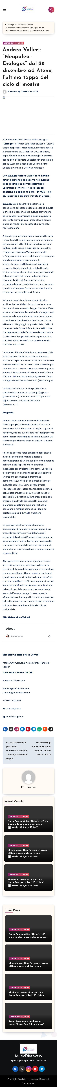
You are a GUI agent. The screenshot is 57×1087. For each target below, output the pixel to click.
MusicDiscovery (28, 1056)
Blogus (43, 1079)
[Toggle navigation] (5, 9)
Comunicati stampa (13, 43)
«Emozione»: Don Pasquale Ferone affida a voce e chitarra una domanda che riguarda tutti (27, 853)
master (13, 92)
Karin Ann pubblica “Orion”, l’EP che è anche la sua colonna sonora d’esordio (28, 824)
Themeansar (28, 1083)
